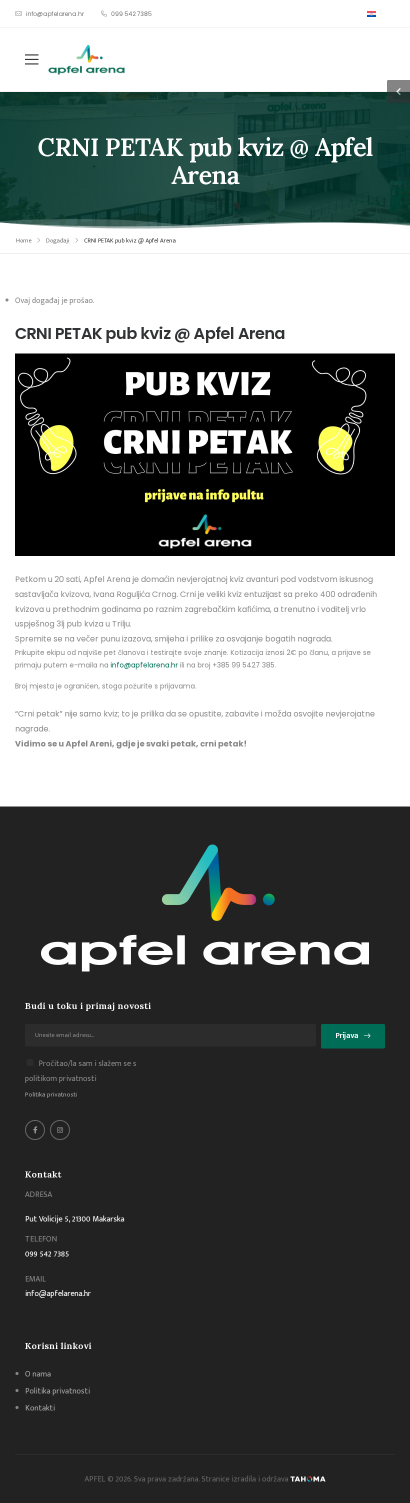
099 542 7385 (47, 1254)
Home (24, 241)
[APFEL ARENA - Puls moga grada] (86, 59)
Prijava (347, 1035)
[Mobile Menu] (26, 59)
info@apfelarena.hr (144, 665)
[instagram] (60, 1130)
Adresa (38, 1195)
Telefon (41, 1239)
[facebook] (35, 1130)
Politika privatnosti (51, 1094)
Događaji (58, 241)
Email (35, 1279)
